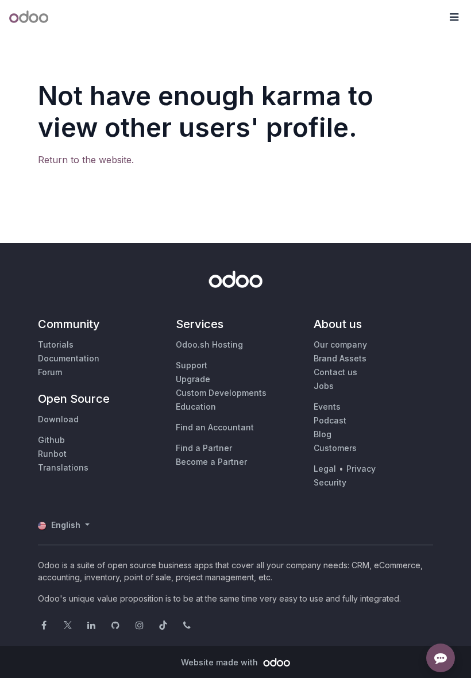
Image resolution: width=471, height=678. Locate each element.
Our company (340, 344)
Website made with (220, 662)
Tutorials (56, 344)
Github (51, 440)
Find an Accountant (215, 427)
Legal (325, 468)
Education (196, 406)
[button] (454, 17)
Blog (322, 434)
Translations (63, 467)
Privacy (361, 468)
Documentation (68, 358)
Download (58, 419)
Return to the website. (86, 159)
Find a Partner (204, 448)
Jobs (324, 386)
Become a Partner (211, 462)
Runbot (52, 454)
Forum (50, 372)
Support (191, 365)
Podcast (330, 420)
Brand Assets (340, 358)
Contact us (335, 372)
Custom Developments (221, 393)
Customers (335, 448)
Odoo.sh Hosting (209, 344)
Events (327, 406)
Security (330, 482)
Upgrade (193, 379)
